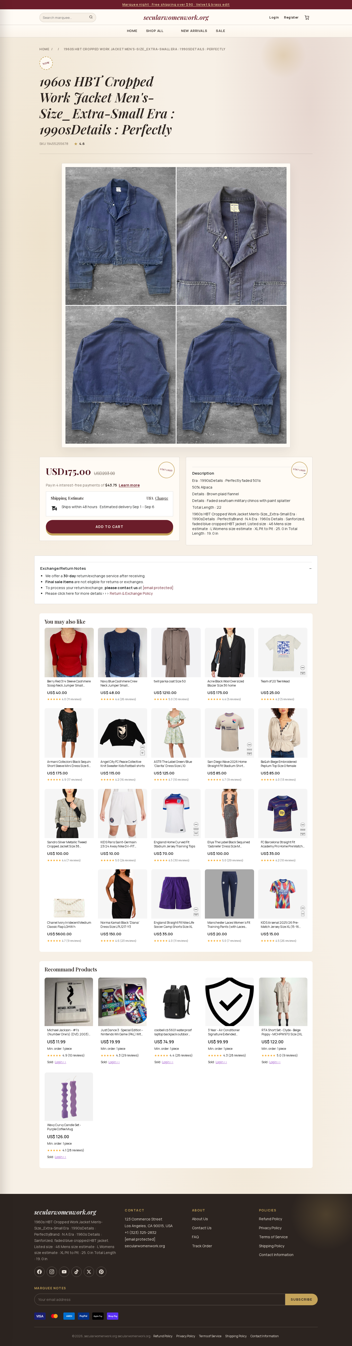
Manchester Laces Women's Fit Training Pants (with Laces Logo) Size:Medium (228, 925)
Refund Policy (270, 1218)
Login (274, 17)
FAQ (195, 1236)
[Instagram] (52, 1272)
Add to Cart (109, 526)
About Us (200, 1218)
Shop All (155, 30)
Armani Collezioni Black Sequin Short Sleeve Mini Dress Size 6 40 (69, 764)
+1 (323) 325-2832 (140, 1232)
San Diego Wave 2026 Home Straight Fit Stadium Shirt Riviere (227, 764)
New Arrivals (194, 30)
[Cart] (307, 17)
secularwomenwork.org (176, 17)
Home (132, 30)
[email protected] (158, 587)
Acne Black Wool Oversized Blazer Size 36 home (225, 683)
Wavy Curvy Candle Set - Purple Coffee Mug (64, 1127)
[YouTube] (64, 1272)
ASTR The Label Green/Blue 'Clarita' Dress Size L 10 (173, 764)
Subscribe (301, 1299)
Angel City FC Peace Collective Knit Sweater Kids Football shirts (122, 764)
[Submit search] (91, 17)
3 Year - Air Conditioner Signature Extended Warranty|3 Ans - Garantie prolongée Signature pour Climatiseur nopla (226, 1032)
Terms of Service (273, 1236)
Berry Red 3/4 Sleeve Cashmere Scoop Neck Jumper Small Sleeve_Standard (69, 683)
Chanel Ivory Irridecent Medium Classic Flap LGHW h (69, 925)
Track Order (202, 1245)
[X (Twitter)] (89, 1272)
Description (203, 473)
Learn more (129, 485)
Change (161, 498)
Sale (220, 30)
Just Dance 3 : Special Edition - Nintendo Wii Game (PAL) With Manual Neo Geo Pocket (122, 1032)
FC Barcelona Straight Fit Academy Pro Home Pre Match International (282, 844)
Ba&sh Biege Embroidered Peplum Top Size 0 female (279, 764)
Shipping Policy (271, 1245)
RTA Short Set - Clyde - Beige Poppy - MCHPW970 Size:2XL (282, 1032)
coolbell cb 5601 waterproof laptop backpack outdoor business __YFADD (173, 1032)
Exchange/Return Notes (63, 568)
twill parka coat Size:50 (170, 681)
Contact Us (202, 1227)
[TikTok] (76, 1272)
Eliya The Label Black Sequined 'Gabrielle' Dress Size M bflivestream (228, 844)
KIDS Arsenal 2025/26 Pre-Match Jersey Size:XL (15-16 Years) (280, 925)
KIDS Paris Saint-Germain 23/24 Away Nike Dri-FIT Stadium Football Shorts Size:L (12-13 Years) (121, 844)
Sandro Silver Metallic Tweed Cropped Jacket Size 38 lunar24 (67, 844)
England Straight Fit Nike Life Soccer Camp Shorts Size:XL (174, 925)
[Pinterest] (101, 1272)
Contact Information (276, 1254)
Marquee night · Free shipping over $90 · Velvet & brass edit (176, 4)
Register (291, 17)
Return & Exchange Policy (131, 593)
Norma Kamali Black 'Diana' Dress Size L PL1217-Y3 (119, 925)
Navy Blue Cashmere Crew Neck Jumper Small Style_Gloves (118, 683)
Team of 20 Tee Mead (275, 681)
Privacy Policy (270, 1227)
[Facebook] (39, 1272)
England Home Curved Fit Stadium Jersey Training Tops (174, 844)
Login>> (60, 1062)
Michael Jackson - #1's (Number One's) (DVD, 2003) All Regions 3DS (68, 1032)
